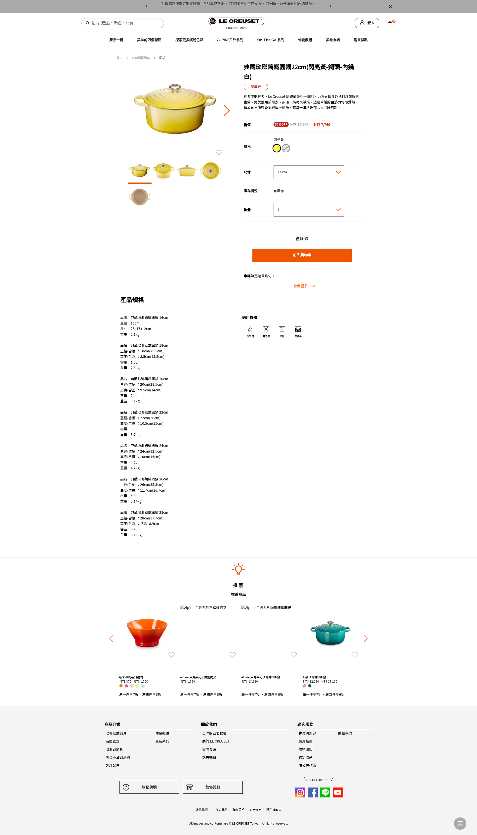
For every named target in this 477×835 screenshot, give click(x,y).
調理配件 (112, 765)
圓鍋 (162, 58)
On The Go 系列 (270, 40)
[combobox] (125, 23)
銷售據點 (361, 40)
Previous (147, 6)
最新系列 (162, 741)
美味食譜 (333, 40)
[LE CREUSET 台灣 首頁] (236, 22)
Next (330, 6)
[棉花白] (286, 149)
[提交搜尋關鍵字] (88, 23)
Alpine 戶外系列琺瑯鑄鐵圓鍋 (260, 677)
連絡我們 (345, 733)
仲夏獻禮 (305, 40)
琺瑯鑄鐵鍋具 (141, 58)
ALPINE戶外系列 (230, 40)
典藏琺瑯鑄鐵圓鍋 (314, 677)
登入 (371, 22)
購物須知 (306, 749)
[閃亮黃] (277, 149)
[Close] (391, 6)
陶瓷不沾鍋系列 (118, 757)
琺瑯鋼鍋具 (114, 749)
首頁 (120, 58)
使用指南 (306, 741)
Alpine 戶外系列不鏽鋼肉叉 (198, 677)
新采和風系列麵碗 (131, 677)
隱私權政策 (307, 765)
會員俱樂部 (307, 733)
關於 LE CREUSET (216, 741)
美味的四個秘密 (149, 40)
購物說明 (149, 787)
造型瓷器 (112, 741)
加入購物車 (302, 255)
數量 (247, 210)
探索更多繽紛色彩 (189, 40)
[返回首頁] (460, 823)
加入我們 (222, 809)
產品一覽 (116, 40)
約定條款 (306, 757)
